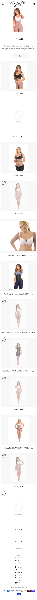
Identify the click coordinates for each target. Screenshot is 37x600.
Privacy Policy (18, 558)
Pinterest (19, 572)
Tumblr (19, 580)
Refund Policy (18, 560)
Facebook (19, 567)
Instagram (19, 575)
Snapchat (19, 577)
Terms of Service (18, 563)
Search (18, 555)
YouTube (19, 583)
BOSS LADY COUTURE (20, 587)
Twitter (19, 570)
